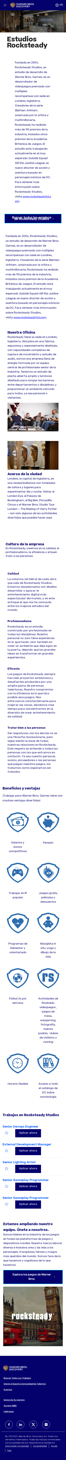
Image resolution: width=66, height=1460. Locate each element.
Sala (9, 1451)
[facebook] (9, 1424)
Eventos (8, 1390)
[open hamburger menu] (5, 5)
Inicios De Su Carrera (14, 1400)
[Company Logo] (22, 5)
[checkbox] (6, 1133)
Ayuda (54, 1446)
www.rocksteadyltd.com (29, 317)
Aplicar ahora (30, 1133)
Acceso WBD (10, 1406)
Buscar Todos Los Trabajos (17, 1378)
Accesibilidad (40, 1446)
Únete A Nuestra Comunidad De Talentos (25, 1384)
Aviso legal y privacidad (17, 1446)
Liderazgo (9, 1412)
